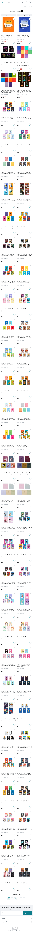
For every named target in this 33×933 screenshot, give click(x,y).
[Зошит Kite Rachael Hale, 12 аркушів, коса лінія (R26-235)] (8, 522)
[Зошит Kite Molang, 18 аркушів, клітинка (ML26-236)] (8, 632)
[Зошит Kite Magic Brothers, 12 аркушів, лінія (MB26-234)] (8, 768)
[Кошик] (30, 2)
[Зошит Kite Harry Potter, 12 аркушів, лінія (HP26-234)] (8, 249)
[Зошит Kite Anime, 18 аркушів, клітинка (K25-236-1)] (24, 823)
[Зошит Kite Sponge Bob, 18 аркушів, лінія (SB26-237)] (8, 331)
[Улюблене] (23, 2)
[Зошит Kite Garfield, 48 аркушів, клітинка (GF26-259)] (24, 386)
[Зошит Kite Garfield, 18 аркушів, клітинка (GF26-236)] (24, 358)
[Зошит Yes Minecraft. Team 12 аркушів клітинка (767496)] (8, 58)
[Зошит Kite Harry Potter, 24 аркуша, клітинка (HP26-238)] (24, 331)
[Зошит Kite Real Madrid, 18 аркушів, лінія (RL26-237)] (8, 741)
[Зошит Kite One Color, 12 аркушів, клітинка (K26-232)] (8, 167)
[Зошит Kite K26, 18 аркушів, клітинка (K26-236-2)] (24, 632)
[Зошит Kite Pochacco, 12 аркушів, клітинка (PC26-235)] (8, 194)
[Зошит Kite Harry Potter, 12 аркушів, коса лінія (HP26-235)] (24, 194)
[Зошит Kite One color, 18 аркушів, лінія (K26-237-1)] (8, 440)
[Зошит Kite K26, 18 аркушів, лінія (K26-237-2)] (24, 304)
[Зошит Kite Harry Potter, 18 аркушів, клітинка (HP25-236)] (8, 796)
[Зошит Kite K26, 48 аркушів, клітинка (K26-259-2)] (24, 686)
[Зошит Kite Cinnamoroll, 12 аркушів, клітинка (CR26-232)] (8, 140)
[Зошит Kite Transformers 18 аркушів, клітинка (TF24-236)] (24, 768)
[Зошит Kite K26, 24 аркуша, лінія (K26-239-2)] (24, 850)
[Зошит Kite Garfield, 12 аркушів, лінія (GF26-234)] (24, 222)
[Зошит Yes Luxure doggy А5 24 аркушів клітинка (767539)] (24, 468)
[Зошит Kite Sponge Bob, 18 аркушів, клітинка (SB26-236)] (24, 276)
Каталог (7, 6)
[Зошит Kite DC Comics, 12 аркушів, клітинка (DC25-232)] (24, 140)
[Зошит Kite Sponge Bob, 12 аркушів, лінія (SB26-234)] (8, 358)
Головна (2, 6)
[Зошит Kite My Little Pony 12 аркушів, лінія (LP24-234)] (8, 550)
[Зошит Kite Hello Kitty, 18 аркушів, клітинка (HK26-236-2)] (8, 304)
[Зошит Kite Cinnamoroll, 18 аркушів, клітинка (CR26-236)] (8, 413)
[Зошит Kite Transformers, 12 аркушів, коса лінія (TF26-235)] (8, 714)
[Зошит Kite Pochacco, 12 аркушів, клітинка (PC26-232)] (24, 112)
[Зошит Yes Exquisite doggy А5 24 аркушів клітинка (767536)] (8, 468)
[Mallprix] (9, 2)
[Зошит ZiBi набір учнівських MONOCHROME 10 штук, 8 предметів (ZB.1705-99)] (24, 58)
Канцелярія (27, 6)
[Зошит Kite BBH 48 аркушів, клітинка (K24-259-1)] (8, 878)
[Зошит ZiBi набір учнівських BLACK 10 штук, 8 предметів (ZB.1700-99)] (24, 85)
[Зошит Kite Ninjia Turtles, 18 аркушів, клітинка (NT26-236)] (8, 276)
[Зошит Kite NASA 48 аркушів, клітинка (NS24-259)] (24, 878)
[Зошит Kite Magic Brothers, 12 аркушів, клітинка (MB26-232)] (24, 741)
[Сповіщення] (27, 2)
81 (21, 898)
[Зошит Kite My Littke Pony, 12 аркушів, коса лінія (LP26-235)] (24, 604)
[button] (14, 19)
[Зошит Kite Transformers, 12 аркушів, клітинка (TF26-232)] (8, 577)
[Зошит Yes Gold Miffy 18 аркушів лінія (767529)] (8, 495)
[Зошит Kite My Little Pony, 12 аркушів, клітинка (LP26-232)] (8, 604)
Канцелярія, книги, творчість (17, 6)
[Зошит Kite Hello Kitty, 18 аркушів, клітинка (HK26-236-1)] (8, 659)
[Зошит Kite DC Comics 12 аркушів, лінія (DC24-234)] (8, 112)
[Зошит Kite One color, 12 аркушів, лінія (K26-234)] (8, 222)
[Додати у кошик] (14, 42)
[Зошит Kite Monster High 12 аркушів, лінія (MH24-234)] (24, 550)
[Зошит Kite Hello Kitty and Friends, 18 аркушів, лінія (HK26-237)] (24, 659)
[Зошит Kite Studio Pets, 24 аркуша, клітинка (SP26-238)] (8, 686)
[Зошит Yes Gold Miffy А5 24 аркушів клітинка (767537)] (24, 495)
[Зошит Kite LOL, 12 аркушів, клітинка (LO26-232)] (24, 577)
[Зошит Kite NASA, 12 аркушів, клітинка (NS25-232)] (24, 796)
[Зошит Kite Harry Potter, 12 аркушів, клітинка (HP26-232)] (24, 167)
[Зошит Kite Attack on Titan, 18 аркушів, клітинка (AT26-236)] (24, 249)
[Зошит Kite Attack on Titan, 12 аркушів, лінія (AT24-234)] (24, 522)
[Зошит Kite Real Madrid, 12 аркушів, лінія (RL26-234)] (24, 714)
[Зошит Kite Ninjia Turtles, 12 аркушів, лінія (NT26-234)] (8, 850)
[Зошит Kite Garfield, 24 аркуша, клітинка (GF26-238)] (8, 386)
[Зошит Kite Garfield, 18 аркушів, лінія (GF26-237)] (24, 440)
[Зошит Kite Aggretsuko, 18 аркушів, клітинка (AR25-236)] (8, 823)
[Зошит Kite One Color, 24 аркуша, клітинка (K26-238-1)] (24, 413)
